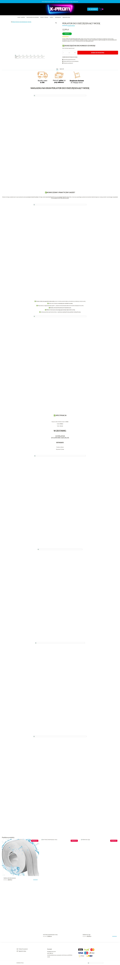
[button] (56, 23)
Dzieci (51, 17)
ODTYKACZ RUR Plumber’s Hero (50, 934)
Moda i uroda (44, 17)
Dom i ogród (21, 17)
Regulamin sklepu (22, 951)
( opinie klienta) (71, 25)
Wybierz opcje (6, 883)
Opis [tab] (57, 68)
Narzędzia (58, 17)
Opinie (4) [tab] (62, 68)
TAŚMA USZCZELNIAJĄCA (9, 878)
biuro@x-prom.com (51, 951)
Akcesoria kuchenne (33, 17)
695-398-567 (50, 953)
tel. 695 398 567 (92, 9)
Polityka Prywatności (23, 949)
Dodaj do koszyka (97, 52)
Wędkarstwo (66, 17)
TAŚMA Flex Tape (86, 934)
